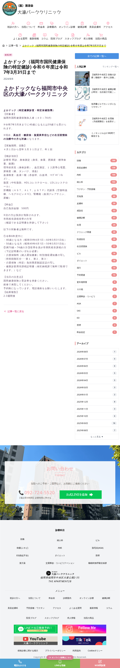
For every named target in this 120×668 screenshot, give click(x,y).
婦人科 (60, 540)
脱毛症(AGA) (97, 547)
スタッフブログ (52, 617)
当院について (34, 598)
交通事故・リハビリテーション (60, 563)
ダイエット (60, 555)
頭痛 (22, 539)
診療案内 (67, 598)
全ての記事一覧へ (97, 56)
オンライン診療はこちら (61, 657)
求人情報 (71, 617)
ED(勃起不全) (22, 555)
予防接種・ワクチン (35, 608)
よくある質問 (75, 608)
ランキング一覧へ (110, 66)
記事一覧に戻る (16, 311)
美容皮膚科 (13, 608)
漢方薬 (22, 563)
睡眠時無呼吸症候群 (97, 563)
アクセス (57, 608)
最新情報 (94, 608)
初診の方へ (15, 598)
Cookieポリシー (95, 650)
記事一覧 (13, 45)
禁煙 (98, 555)
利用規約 (77, 650)
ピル (98, 540)
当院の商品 (89, 617)
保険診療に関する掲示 (28, 650)
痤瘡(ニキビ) (22, 547)
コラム (109, 608)
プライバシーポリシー (55, 650)
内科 (60, 547)
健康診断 (106, 598)
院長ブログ (31, 617)
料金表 (52, 598)
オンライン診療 (86, 598)
